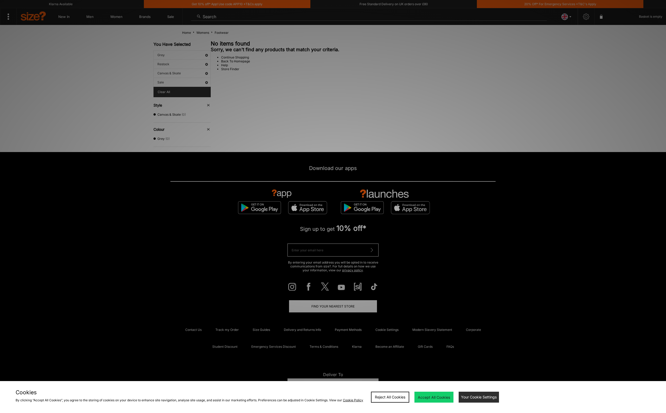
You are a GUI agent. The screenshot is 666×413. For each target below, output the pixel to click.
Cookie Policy (353, 400)
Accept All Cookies (434, 397)
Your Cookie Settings (479, 397)
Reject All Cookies (390, 397)
